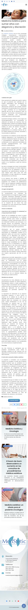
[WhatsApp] (7, 1)
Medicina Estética (8, 397)
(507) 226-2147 (9, 568)
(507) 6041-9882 (10, 567)
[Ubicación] (14, 1)
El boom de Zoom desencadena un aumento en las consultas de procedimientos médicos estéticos (14, 467)
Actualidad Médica (8, 31)
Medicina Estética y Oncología (14, 430)
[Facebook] (2, 1)
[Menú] (26, 4)
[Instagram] (4, 1)
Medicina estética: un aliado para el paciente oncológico (14, 507)
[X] (9, 1)
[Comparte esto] (14, 404)
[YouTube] (12, 1)
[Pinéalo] (21, 404)
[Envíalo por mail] (11, 404)
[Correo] (4, 573)
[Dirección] (4, 556)
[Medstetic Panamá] (4, 4)
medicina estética (8, 33)
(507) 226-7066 (10, 570)
